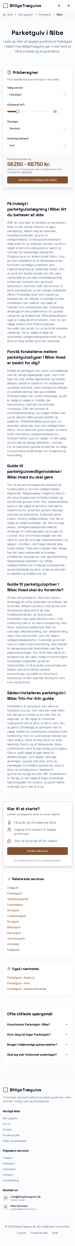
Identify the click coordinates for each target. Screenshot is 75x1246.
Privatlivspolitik (11, 1135)
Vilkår (55, 1232)
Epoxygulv (14, 933)
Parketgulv (9, 1163)
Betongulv (14, 927)
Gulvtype (12, 121)
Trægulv (12, 887)
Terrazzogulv (16, 938)
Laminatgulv (15, 904)
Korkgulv (13, 921)
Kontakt (7, 1129)
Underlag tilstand (17, 138)
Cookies (22, 1232)
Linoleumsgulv (16, 916)
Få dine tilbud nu (37, 850)
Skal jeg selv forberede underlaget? (32, 1054)
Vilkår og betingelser (15, 1140)
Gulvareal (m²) (16, 104)
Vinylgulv (13, 910)
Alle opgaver (10, 1118)
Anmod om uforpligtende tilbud (38, 179)
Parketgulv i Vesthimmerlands (26, 989)
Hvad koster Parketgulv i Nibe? (28, 1024)
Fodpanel (13, 950)
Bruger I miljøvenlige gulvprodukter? (32, 1044)
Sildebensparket (17, 899)
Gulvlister (13, 944)
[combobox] (37, 94)
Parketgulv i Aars (18, 983)
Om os (6, 1123)
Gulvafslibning (11, 1180)
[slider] (17, 111)
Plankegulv (14, 893)
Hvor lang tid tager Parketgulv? (29, 1034)
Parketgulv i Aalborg (20, 977)
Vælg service (15, 87)
